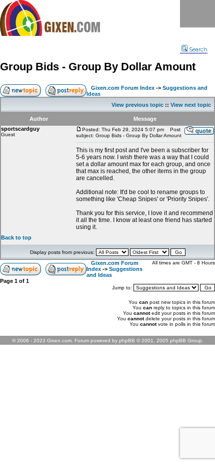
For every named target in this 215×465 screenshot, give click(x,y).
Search (198, 49)
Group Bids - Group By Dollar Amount (98, 66)
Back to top (16, 237)
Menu (197, 13)
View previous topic (138, 105)
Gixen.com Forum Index (122, 88)
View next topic (190, 105)
